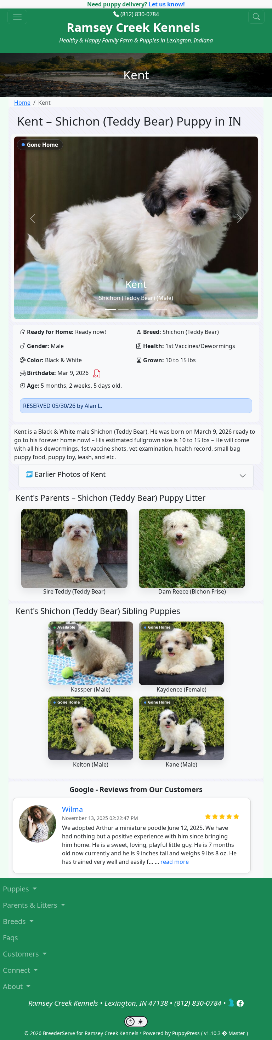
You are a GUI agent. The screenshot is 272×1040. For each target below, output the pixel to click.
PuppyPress (186, 1033)
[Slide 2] (123, 309)
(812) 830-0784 (139, 14)
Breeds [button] (15, 921)
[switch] (136, 1021)
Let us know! (167, 4)
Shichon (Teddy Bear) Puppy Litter (141, 497)
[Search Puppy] (256, 17)
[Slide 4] (148, 309)
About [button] (13, 986)
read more (174, 862)
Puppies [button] (17, 889)
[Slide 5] (161, 309)
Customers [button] (22, 954)
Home (22, 102)
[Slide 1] (110, 309)
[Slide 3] (136, 309)
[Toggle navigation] (17, 17)
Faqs (10, 937)
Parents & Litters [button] (31, 905)
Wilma (72, 809)
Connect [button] (17, 970)
